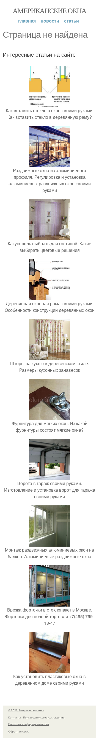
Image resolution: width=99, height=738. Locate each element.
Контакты (14, 717)
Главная (27, 21)
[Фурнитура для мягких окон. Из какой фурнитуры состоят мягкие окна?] (49, 417)
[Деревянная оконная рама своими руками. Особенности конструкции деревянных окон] (49, 297)
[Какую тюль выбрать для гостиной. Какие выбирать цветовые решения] (49, 237)
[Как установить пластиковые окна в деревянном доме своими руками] (49, 670)
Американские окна (49, 10)
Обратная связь (18, 731)
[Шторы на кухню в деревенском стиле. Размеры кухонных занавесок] (49, 357)
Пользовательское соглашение (44, 717)
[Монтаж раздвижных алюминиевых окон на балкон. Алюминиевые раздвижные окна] (49, 543)
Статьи (71, 21)
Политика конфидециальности (28, 724)
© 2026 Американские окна (26, 710)
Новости (50, 21)
